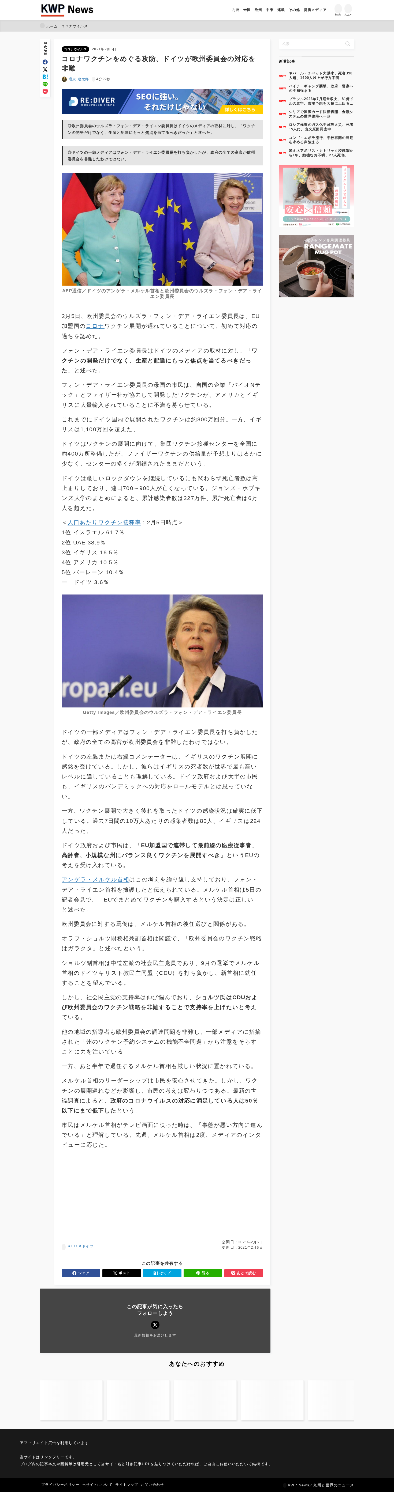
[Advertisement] (111, 1194)
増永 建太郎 (79, 79)
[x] (45, 69)
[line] (45, 84)
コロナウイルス (75, 49)
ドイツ (88, 1246)
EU (74, 1246)
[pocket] (45, 91)
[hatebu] (45, 76)
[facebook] (45, 62)
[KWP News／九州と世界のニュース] (67, 10)
